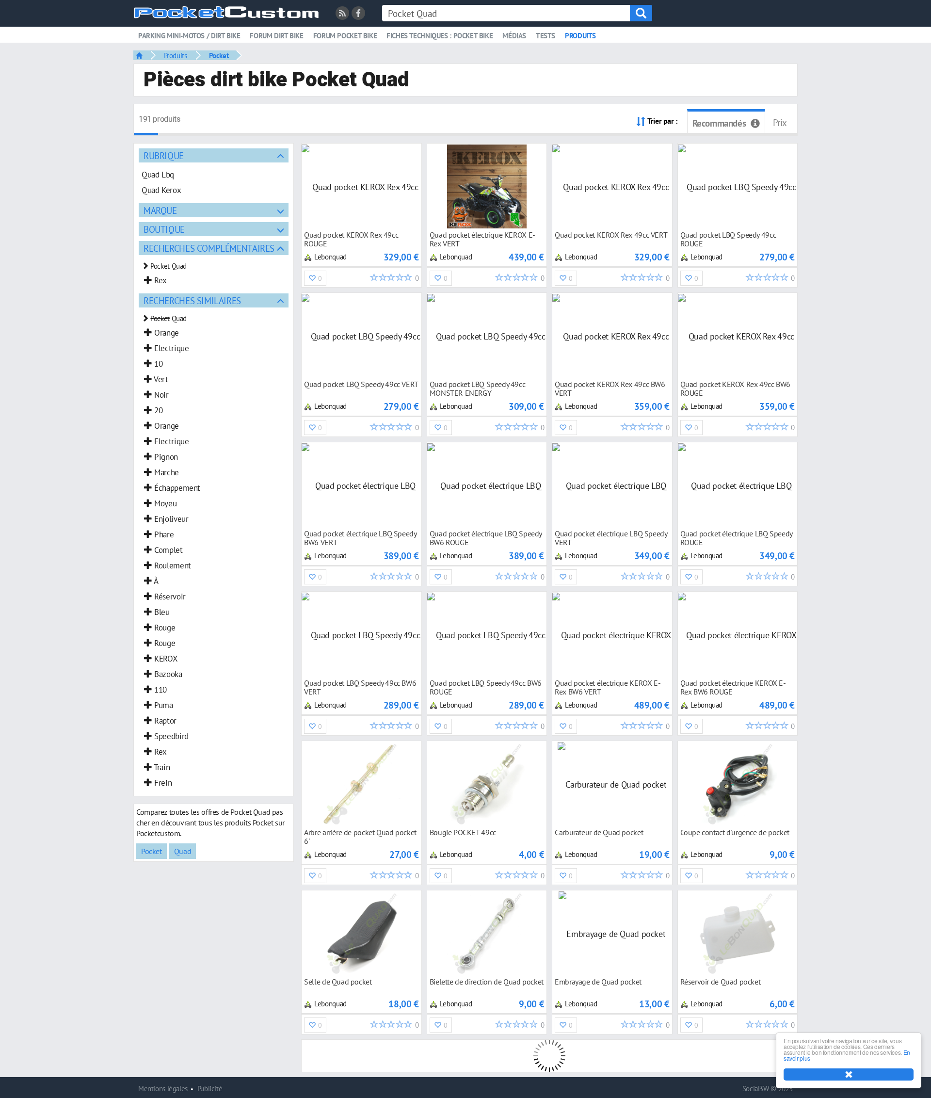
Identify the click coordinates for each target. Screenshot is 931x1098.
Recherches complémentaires (209, 248)
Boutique (164, 229)
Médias (514, 35)
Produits (580, 35)
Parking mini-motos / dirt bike (189, 35)
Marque (160, 210)
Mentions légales (163, 1088)
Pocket (219, 55)
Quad (182, 851)
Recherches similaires (192, 300)
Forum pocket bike (345, 35)
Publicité (210, 1088)
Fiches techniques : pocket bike (439, 35)
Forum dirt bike (276, 35)
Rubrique (164, 155)
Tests (545, 35)
